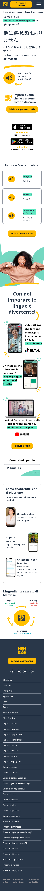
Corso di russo (9, 794)
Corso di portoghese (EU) (14, 788)
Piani (5, 701)
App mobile (8, 696)
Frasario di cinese (11, 821)
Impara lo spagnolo (12, 761)
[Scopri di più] (39, 4)
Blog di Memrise (10, 712)
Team (5, 707)
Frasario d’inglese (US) (13, 859)
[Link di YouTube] (25, 671)
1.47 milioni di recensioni (22, 150)
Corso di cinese (10, 767)
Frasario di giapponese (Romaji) (17, 832)
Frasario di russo (10, 848)
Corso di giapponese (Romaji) (16, 783)
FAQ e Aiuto (8, 691)
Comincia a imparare (21, 4)
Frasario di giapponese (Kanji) (16, 837)
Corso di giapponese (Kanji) (15, 778)
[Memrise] (5, 4)
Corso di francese (11, 772)
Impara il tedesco (11, 750)
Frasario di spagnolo (12, 870)
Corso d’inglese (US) (12, 810)
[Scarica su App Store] (22, 127)
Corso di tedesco (10, 799)
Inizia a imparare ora (22, 233)
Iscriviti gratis (22, 445)
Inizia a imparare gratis (22, 109)
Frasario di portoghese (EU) (15, 843)
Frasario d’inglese (11, 865)
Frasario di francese (12, 826)
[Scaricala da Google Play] (22, 141)
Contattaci (7, 685)
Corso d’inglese (10, 805)
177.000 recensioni (22, 135)
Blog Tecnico (9, 718)
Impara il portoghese (12, 739)
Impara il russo (10, 745)
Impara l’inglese (10, 756)
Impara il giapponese (12, 12)
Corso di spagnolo (11, 816)
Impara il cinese (10, 723)
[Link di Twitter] (19, 671)
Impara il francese (11, 729)
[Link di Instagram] (31, 671)
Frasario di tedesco (11, 854)
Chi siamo (7, 680)
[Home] (8, 98)
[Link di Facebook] (12, 671)
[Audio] (9, 78)
